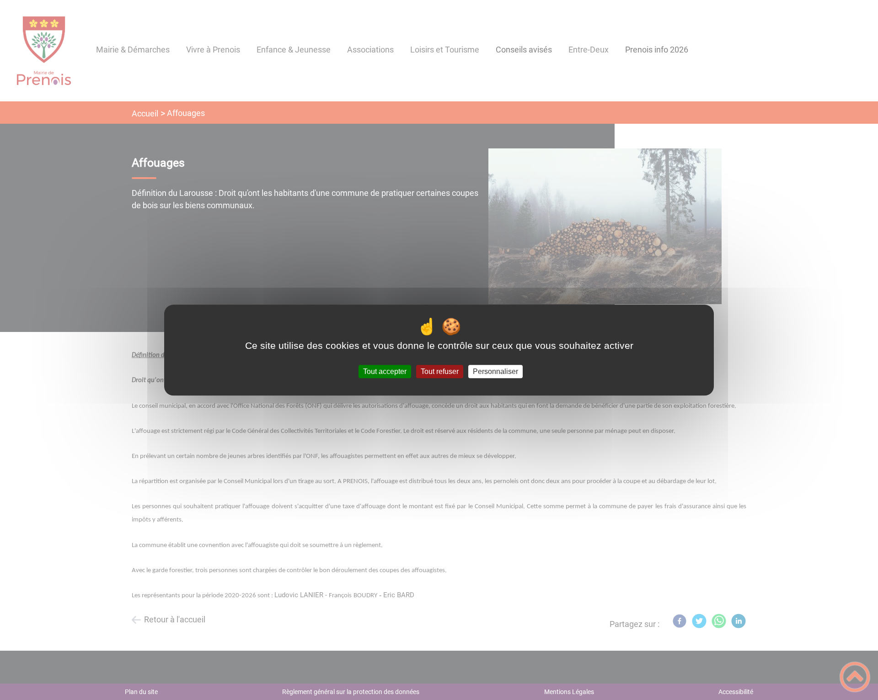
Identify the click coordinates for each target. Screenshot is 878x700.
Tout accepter (385, 371)
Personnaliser (495, 371)
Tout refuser (440, 371)
